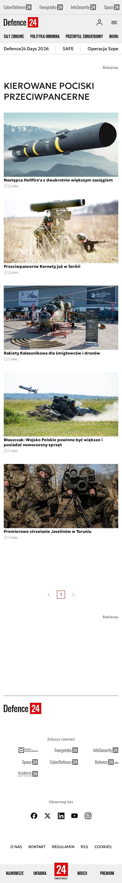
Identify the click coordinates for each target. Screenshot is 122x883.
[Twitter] (47, 816)
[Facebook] (34, 816)
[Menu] (114, 22)
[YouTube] (74, 816)
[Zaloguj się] (99, 22)
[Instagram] (88, 816)
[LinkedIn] (61, 816)
